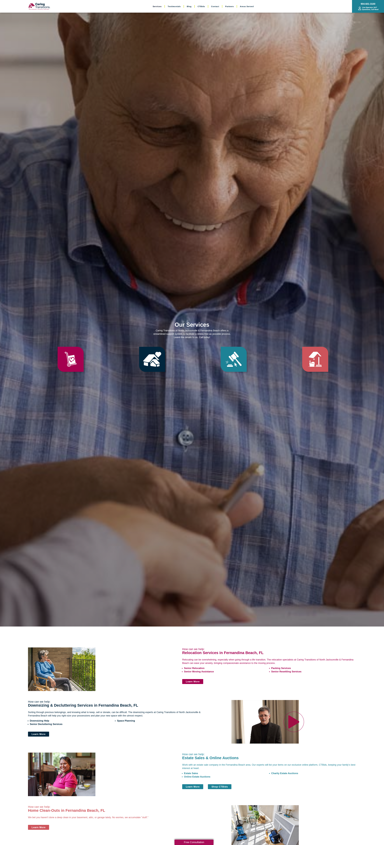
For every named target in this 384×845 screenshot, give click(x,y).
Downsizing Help (39, 720)
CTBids (323, 764)
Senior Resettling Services (286, 671)
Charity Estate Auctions (284, 773)
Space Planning (126, 720)
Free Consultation (194, 842)
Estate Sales (191, 773)
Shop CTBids (220, 786)
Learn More (193, 681)
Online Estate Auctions (197, 776)
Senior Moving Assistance (199, 671)
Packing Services (281, 668)
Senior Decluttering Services (46, 724)
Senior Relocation (194, 668)
